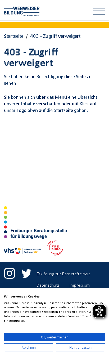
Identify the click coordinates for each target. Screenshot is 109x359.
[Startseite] (23, 10)
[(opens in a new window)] (9, 271)
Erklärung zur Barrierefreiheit (63, 273)
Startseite (13, 36)
